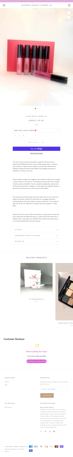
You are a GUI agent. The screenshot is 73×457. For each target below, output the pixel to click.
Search (7, 382)
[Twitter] (45, 431)
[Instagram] (49, 431)
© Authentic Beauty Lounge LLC (16, 446)
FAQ (6, 385)
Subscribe (47, 395)
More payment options (36, 153)
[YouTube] (54, 431)
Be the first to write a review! (36, 361)
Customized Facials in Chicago (27, 235)
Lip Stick (18, 230)
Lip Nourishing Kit (36, 299)
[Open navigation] (4, 5)
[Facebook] (41, 431)
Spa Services (8, 407)
